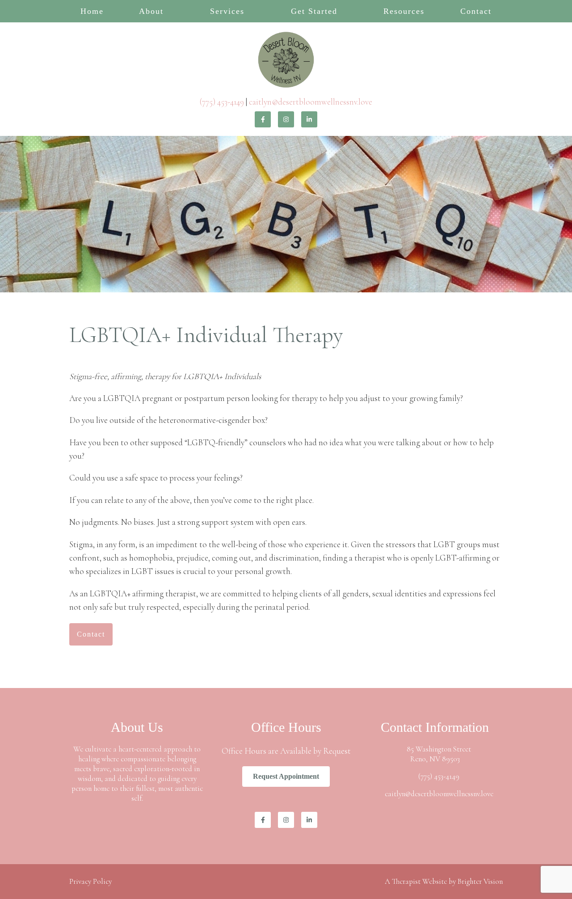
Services (227, 11)
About (151, 11)
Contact (476, 11)
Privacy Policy (90, 881)
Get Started (314, 11)
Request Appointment (286, 776)
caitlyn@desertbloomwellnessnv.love (310, 102)
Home (92, 11)
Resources (404, 11)
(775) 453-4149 (222, 102)
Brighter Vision (480, 881)
